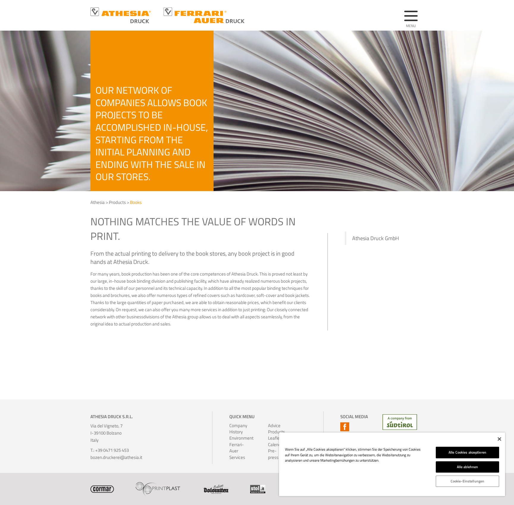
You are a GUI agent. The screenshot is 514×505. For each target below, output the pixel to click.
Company (237, 425)
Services (237, 457)
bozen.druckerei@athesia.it (116, 457)
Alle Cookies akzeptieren (467, 452)
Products (117, 202)
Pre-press (273, 454)
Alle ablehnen (467, 467)
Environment (237, 438)
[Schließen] (499, 439)
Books (136, 202)
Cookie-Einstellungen (467, 481)
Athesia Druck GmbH (375, 238)
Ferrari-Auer (236, 447)
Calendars (276, 444)
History (236, 432)
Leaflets (275, 438)
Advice (274, 425)
